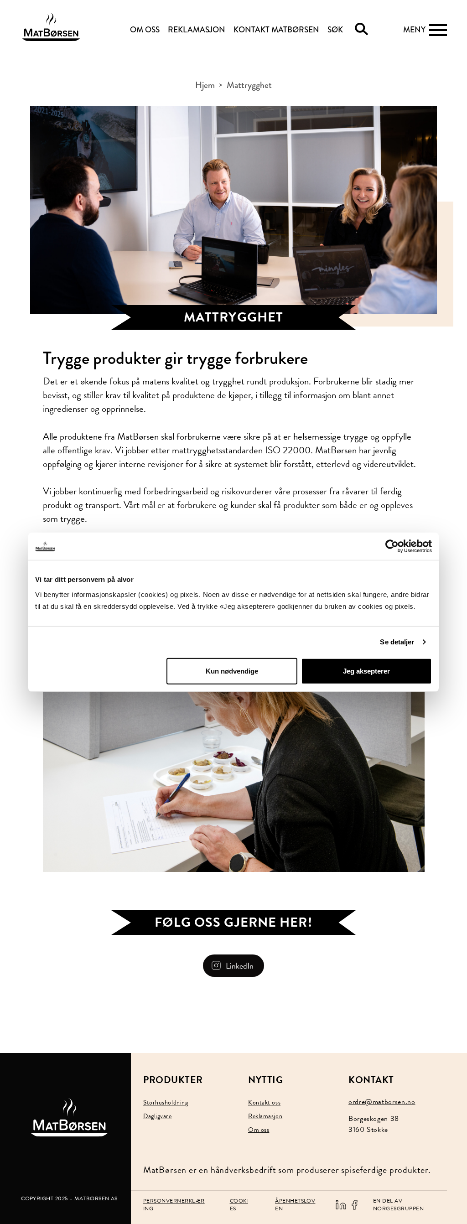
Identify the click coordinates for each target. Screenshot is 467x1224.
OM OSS (145, 30)
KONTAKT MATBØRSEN (276, 30)
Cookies (239, 1205)
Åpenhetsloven (295, 1205)
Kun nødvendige (232, 670)
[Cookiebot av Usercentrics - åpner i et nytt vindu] (392, 546)
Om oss (258, 1130)
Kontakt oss (264, 1102)
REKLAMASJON (196, 30)
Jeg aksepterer (366, 670)
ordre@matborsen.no (381, 1101)
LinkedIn (240, 965)
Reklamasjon (265, 1116)
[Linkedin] (340, 1204)
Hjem (205, 85)
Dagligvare (157, 1116)
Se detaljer (397, 642)
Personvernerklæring (174, 1205)
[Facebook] (354, 1204)
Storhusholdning (165, 1102)
